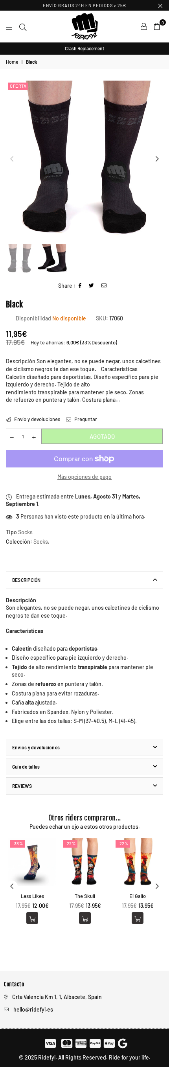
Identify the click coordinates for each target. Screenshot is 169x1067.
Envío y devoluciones (36, 419)
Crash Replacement (84, 48)
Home (12, 61)
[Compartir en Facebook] (80, 286)
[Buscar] (23, 26)
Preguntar (85, 419)
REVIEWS (22, 786)
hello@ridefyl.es (33, 1009)
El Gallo (137, 896)
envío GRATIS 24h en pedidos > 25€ (84, 5)
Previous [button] (12, 159)
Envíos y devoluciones (36, 747)
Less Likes (32, 896)
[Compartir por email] (104, 286)
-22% (70, 843)
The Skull (85, 896)
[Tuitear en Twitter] (91, 286)
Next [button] (157, 159)
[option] (84, 48)
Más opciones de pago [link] (84, 476)
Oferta (18, 85)
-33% (17, 843)
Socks (40, 541)
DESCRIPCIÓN (26, 580)
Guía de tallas (26, 766)
